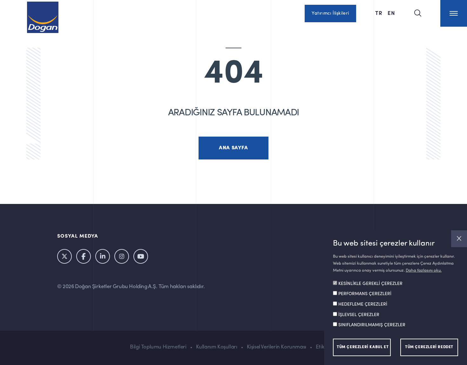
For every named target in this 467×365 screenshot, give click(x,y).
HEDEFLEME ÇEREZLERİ (362, 304)
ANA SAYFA (233, 148)
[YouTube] (140, 256)
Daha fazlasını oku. (424, 270)
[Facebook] (83, 256)
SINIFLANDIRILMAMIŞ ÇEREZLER (371, 325)
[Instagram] (121, 256)
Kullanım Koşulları (216, 347)
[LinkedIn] (102, 256)
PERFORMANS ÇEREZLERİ (364, 294)
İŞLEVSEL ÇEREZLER (358, 315)
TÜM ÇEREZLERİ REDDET (429, 347)
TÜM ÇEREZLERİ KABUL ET (363, 347)
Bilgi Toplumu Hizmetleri (158, 347)
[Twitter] (64, 256)
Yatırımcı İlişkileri (330, 13)
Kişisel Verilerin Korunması (276, 347)
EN (391, 13)
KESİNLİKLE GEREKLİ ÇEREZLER (370, 284)
